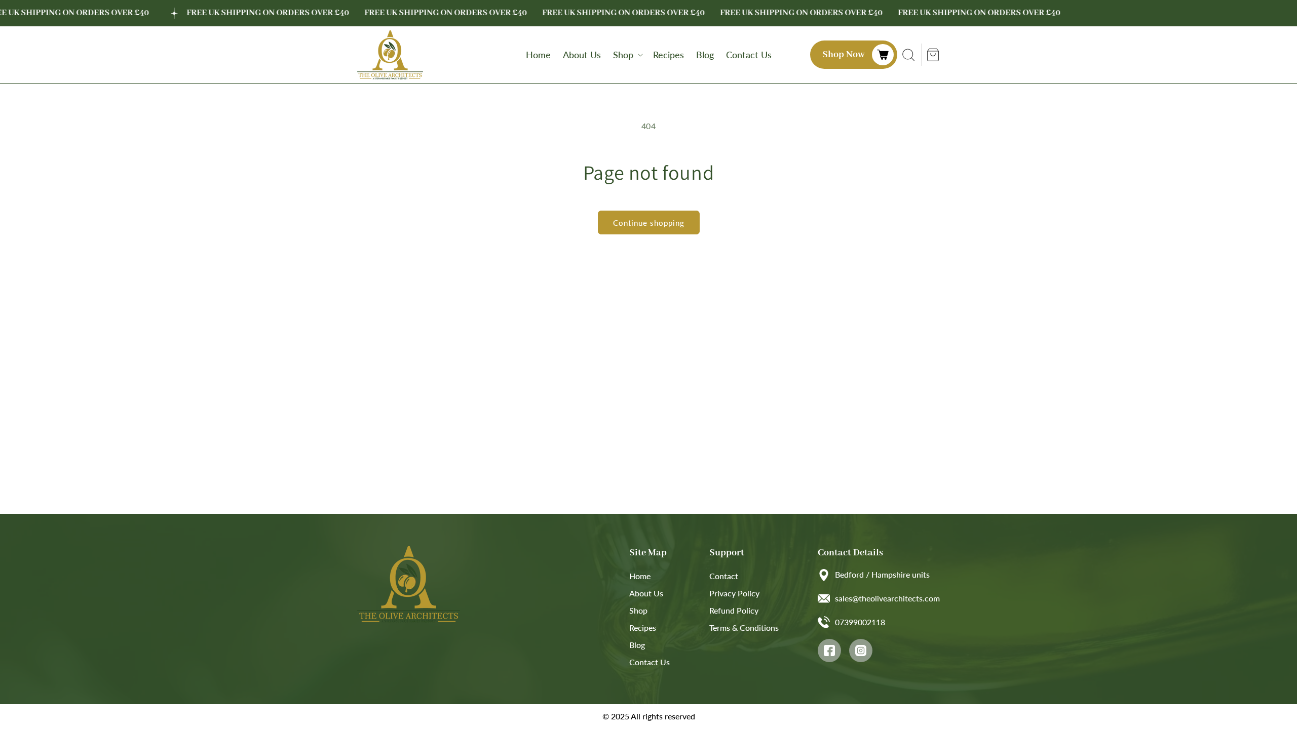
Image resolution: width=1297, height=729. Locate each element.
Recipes (642, 627)
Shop (638, 610)
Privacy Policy (734, 593)
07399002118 (860, 622)
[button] (627, 55)
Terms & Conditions (744, 627)
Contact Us (649, 662)
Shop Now (843, 55)
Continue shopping (648, 222)
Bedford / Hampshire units (882, 574)
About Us (646, 593)
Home (640, 576)
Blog (637, 645)
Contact (723, 576)
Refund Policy (733, 610)
